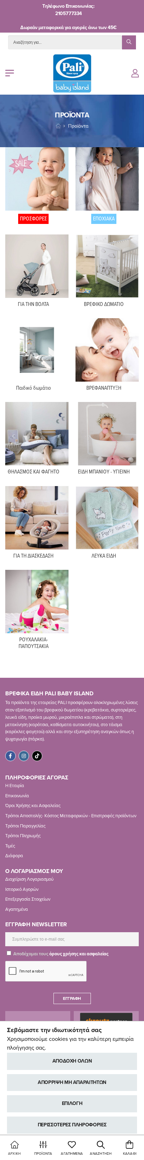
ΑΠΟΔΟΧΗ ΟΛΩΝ (72, 1061)
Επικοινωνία (17, 796)
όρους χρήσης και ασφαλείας (78, 954)
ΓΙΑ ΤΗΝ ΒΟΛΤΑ (33, 304)
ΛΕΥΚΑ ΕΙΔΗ (104, 556)
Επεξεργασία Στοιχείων (27, 899)
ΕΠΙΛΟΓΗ (72, 1103)
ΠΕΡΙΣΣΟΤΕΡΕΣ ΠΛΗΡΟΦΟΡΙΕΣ (72, 1125)
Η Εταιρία (14, 786)
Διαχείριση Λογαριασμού (29, 879)
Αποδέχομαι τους (60, 954)
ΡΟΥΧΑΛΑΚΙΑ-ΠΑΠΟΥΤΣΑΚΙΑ (34, 643)
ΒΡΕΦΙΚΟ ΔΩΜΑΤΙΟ (104, 304)
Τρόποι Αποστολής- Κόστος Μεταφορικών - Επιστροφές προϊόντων (70, 816)
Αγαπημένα (16, 909)
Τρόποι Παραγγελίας (25, 826)
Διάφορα (14, 856)
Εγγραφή (72, 998)
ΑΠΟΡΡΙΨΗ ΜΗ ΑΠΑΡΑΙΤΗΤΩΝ (72, 1082)
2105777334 (68, 13)
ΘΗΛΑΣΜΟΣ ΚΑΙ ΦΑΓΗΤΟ (33, 472)
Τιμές (10, 846)
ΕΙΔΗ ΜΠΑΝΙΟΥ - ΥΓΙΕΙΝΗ (104, 472)
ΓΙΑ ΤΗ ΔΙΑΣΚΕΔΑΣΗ (33, 556)
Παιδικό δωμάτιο (33, 388)
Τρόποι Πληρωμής (23, 836)
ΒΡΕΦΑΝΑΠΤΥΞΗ (103, 388)
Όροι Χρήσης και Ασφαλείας (32, 805)
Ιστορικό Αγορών (21, 889)
